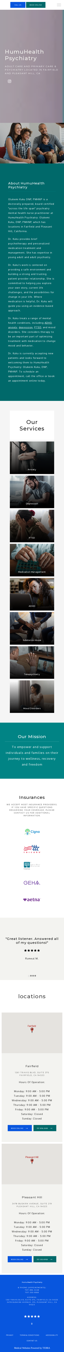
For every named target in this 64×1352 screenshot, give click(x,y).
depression (26, 327)
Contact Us (32, 1341)
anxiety (12, 327)
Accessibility (52, 1335)
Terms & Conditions (29, 1335)
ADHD (48, 322)
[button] (59, 5)
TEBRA (46, 1348)
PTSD (37, 327)
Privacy (9, 1335)
